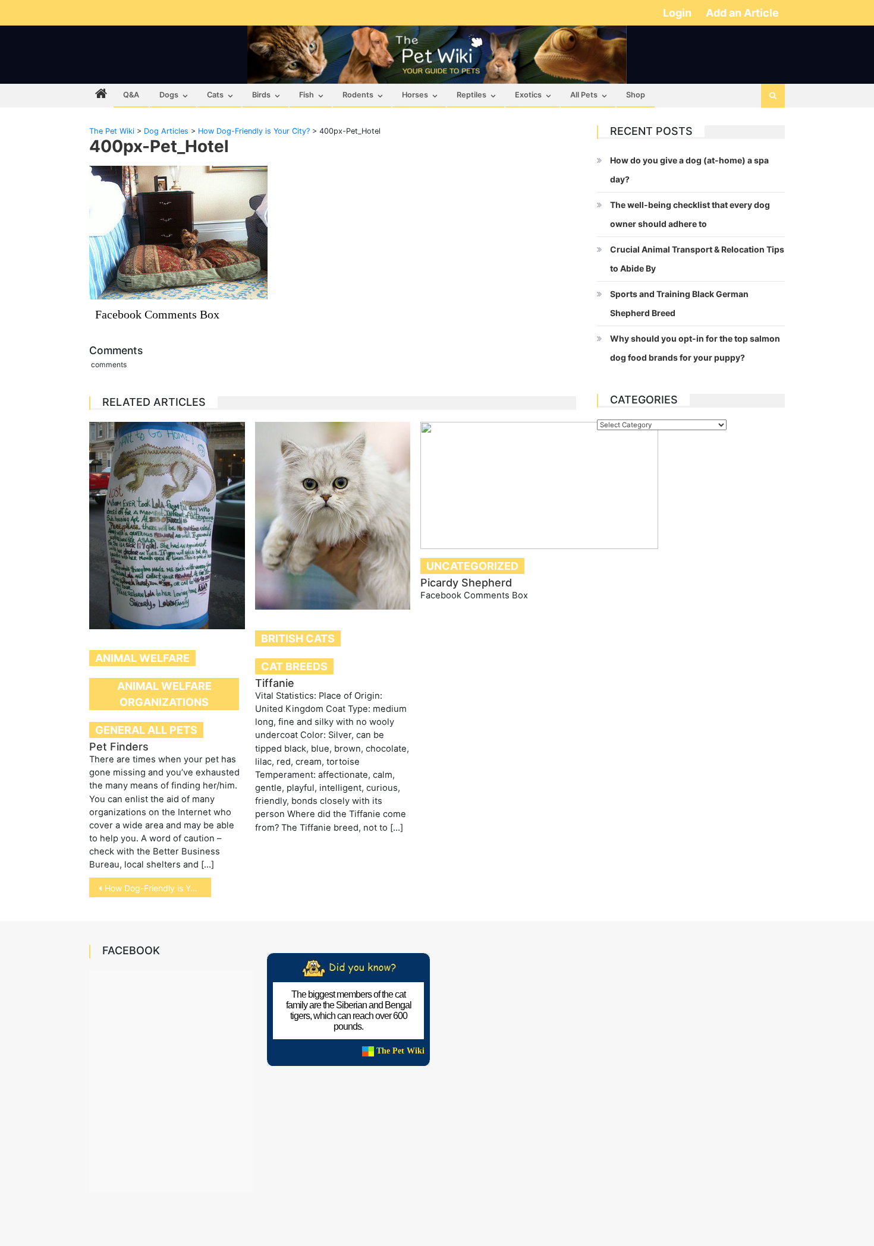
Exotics (528, 94)
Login (678, 13)
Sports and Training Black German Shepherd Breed (679, 303)
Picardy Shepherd (466, 582)
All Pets (584, 94)
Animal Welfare (142, 658)
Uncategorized (472, 566)
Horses (415, 94)
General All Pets (146, 730)
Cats (215, 94)
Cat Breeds (294, 666)
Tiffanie (274, 683)
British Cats (298, 638)
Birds (261, 94)
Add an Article (742, 13)
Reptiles (471, 94)
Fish (306, 94)
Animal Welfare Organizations (164, 694)
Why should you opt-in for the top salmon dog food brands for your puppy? (695, 347)
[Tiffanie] (333, 516)
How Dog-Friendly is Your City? (158, 888)
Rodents (357, 94)
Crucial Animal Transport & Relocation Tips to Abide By (697, 258)
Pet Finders (119, 746)
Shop (635, 94)
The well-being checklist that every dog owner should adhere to (690, 214)
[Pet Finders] (167, 525)
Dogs (168, 94)
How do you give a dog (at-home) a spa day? (689, 169)
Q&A (131, 94)
